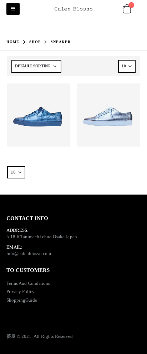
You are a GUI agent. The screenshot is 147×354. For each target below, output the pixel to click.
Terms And (17, 283)
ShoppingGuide (21, 300)
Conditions (39, 283)
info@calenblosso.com (28, 253)
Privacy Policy (20, 291)
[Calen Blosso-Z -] (73, 9)
